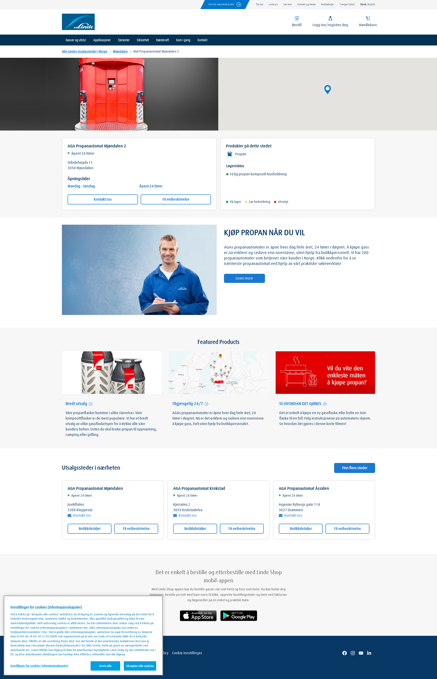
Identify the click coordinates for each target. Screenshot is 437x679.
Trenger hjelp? (347, 4)
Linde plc (273, 4)
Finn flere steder (354, 468)
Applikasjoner (102, 40)
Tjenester (124, 40)
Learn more (244, 278)
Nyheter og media (306, 4)
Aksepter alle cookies (140, 665)
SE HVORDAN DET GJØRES (300, 404)
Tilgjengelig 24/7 (187, 404)
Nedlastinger (327, 4)
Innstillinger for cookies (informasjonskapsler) (39, 665)
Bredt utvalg (76, 404)
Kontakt (202, 40)
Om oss (259, 4)
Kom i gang (183, 40)
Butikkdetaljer (90, 529)
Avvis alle (105, 665)
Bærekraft (162, 40)
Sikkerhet (143, 40)
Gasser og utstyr (76, 40)
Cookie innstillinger (187, 653)
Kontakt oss (103, 199)
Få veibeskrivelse (176, 199)
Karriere (287, 4)
